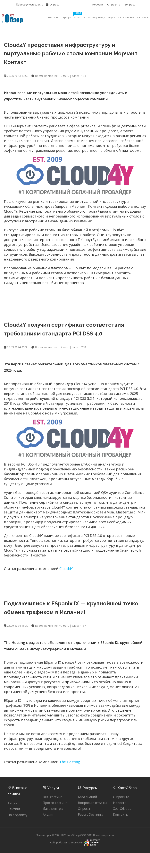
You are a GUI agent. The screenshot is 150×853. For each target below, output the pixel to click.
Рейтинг (53, 17)
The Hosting (69, 762)
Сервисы (143, 17)
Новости (97, 4)
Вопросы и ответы (92, 803)
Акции (111, 17)
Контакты (120, 814)
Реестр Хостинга (90, 814)
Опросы (54, 4)
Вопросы (130, 4)
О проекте (113, 4)
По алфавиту (96, 17)
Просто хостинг (55, 803)
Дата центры (53, 808)
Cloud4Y (66, 568)
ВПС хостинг (52, 797)
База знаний (126, 17)
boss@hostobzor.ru (31, 4)
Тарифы (67, 15)
